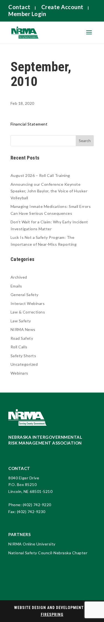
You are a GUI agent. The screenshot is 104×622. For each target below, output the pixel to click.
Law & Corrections (28, 312)
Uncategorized (24, 364)
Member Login (27, 14)
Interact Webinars (28, 303)
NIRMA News (23, 329)
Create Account (62, 7)
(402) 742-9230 (31, 511)
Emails (16, 286)
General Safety (25, 294)
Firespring (52, 614)
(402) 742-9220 (37, 504)
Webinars (19, 373)
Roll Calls (19, 346)
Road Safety (22, 338)
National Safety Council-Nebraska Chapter (47, 552)
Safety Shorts (23, 355)
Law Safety (21, 320)
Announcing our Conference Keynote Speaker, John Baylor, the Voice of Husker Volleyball (49, 191)
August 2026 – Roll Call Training (40, 175)
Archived (19, 277)
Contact (19, 7)
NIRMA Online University (31, 544)
